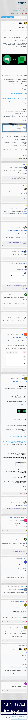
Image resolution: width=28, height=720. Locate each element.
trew (23, 683)
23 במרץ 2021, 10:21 (15, 189)
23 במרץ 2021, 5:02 (13, 23)
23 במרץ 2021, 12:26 (14, 251)
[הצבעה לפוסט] (8, 159)
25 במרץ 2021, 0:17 (15, 627)
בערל (23, 23)
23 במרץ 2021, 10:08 (14, 167)
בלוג (18, 177)
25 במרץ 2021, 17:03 (15, 683)
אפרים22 (22, 562)
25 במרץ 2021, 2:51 (13, 649)
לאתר (12, 84)
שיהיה (22, 520)
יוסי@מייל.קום (23, 177)
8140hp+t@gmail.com (16, 196)
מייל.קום (13, 178)
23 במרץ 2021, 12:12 (15, 227)
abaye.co (24, 198)
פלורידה (22, 294)
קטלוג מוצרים (9, 196)
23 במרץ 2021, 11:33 (13, 208)
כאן (22, 47)
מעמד (23, 378)
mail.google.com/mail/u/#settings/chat (17, 115)
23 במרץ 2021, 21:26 (15, 502)
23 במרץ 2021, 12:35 (14, 294)
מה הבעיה (22, 317)
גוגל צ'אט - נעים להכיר (12, 230)
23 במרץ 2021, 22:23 (14, 520)
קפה (15, 177)
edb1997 (22, 589)
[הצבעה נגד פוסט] (3, 159)
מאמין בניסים (21, 334)
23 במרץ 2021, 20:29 (15, 378)
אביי (23, 189)
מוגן (23, 539)
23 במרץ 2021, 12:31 (15, 266)
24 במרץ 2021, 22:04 (13, 562)
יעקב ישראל (21, 208)
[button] (9, 717)
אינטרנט (24, 13)
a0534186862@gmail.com (17, 551)
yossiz (22, 167)
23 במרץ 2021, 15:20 (13, 317)
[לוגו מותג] (22, 3)
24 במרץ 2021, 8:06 (16, 539)
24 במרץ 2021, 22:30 (13, 589)
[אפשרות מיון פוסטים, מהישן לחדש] (25, 17)
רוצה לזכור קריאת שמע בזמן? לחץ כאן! (19, 717)
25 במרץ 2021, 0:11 (15, 605)
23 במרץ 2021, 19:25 (12, 334)
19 (5, 159)
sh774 (22, 251)
